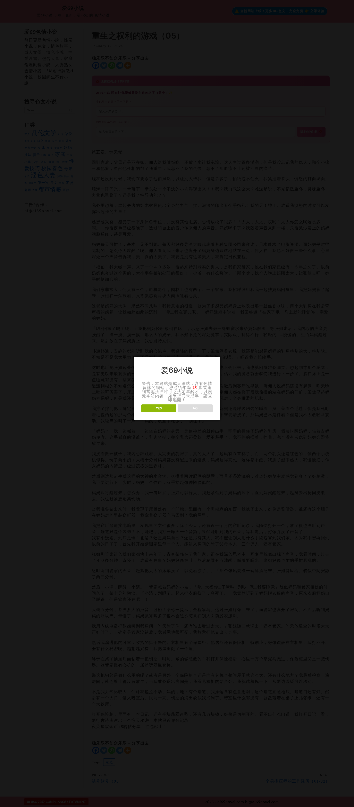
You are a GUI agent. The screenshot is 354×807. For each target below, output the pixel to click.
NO (195, 408)
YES (159, 408)
